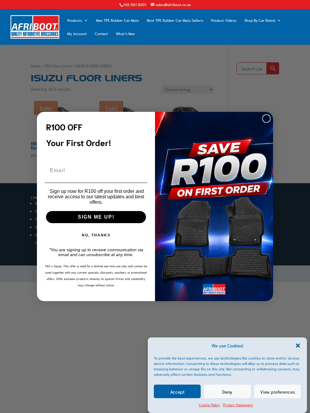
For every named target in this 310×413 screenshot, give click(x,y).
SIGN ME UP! (96, 217)
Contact (101, 33)
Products (74, 20)
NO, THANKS (96, 235)
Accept (177, 392)
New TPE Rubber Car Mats (117, 20)
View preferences (277, 392)
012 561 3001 (135, 4)
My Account (77, 33)
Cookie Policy (209, 404)
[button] (298, 346)
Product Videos (223, 20)
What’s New (125, 33)
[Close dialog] (266, 118)
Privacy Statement (238, 404)
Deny (227, 392)
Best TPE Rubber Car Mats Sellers (175, 20)
